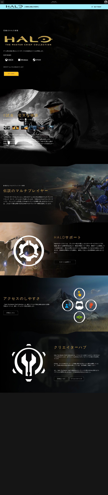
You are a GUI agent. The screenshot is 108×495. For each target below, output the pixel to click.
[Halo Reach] (41, 128)
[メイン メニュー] (2, 2)
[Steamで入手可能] (37, 60)
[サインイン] (106, 2)
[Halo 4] (50, 128)
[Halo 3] (24, 128)
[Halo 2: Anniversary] (15, 128)
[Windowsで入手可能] (23, 60)
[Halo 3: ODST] (33, 128)
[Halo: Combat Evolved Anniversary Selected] (6, 128)
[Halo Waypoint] (54, 2)
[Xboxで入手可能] (9, 60)
